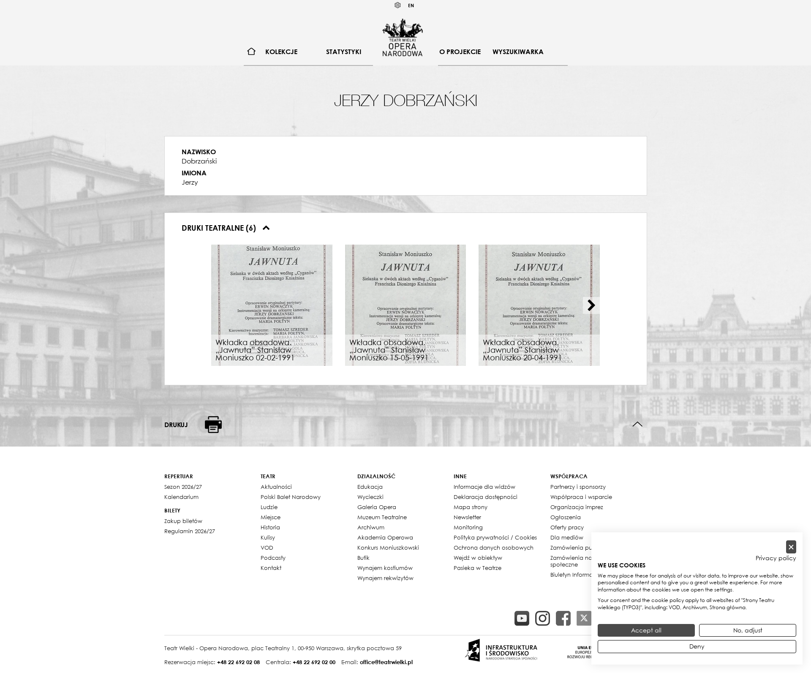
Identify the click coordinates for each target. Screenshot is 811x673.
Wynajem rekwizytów (385, 578)
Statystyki (343, 51)
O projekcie (460, 51)
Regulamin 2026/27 (189, 531)
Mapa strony (470, 507)
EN (411, 5)
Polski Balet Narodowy (291, 496)
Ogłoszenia (565, 517)
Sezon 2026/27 (183, 486)
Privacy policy (776, 558)
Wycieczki (370, 496)
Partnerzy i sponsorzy (578, 486)
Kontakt (271, 567)
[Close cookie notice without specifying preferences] (791, 546)
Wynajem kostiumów (385, 567)
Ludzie (269, 507)
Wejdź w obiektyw (478, 557)
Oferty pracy (567, 527)
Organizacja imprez (576, 507)
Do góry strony (637, 424)
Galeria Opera (376, 507)
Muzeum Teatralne (382, 517)
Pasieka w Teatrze (477, 567)
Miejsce (270, 517)
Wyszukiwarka (518, 51)
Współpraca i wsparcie (581, 496)
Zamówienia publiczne (580, 547)
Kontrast (397, 5)
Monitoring (468, 527)
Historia (270, 527)
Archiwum (370, 527)
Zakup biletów (183, 521)
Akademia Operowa (385, 537)
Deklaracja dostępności (485, 496)
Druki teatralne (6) (220, 227)
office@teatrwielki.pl (386, 662)
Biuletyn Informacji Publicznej (589, 574)
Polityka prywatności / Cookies (495, 537)
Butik (363, 557)
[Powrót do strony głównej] (402, 37)
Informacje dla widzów (484, 486)
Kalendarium (181, 496)
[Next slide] (591, 305)
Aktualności (276, 486)
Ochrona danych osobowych (493, 547)
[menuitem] (251, 52)
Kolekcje (281, 51)
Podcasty (273, 557)
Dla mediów (566, 537)
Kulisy (268, 537)
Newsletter (467, 517)
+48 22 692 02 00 (314, 662)
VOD (267, 547)
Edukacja (370, 486)
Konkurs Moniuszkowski (388, 547)
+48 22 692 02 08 (238, 662)
